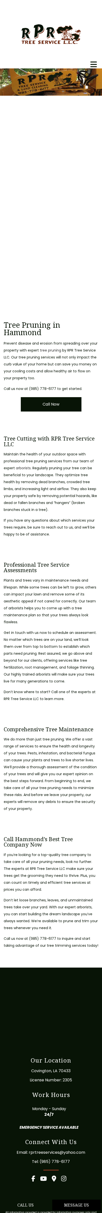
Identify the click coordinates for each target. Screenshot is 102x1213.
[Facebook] (35, 1179)
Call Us (25, 1205)
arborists (23, 468)
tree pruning (50, 350)
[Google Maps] (56, 1179)
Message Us (76, 1205)
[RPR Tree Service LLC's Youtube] (45, 1179)
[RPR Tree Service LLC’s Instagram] (65, 1179)
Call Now (51, 404)
